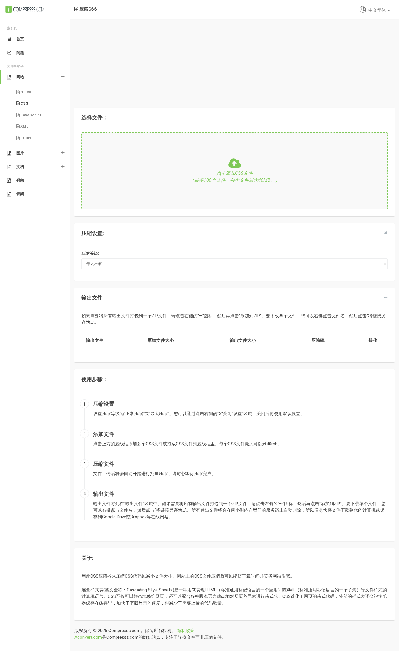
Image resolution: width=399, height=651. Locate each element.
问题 (20, 53)
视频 (20, 180)
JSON (25, 138)
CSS (24, 103)
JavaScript (30, 115)
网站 (20, 77)
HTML (26, 92)
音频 (20, 194)
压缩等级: (90, 253)
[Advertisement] (234, 60)
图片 (20, 153)
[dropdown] (386, 297)
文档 (20, 167)
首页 (20, 39)
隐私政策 (185, 630)
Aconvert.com (88, 637)
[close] (386, 233)
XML (24, 126)
